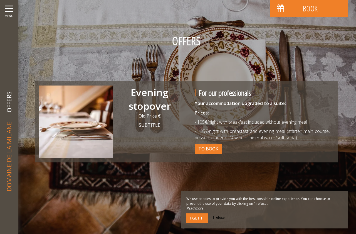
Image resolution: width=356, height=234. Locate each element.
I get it (197, 218)
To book (208, 149)
